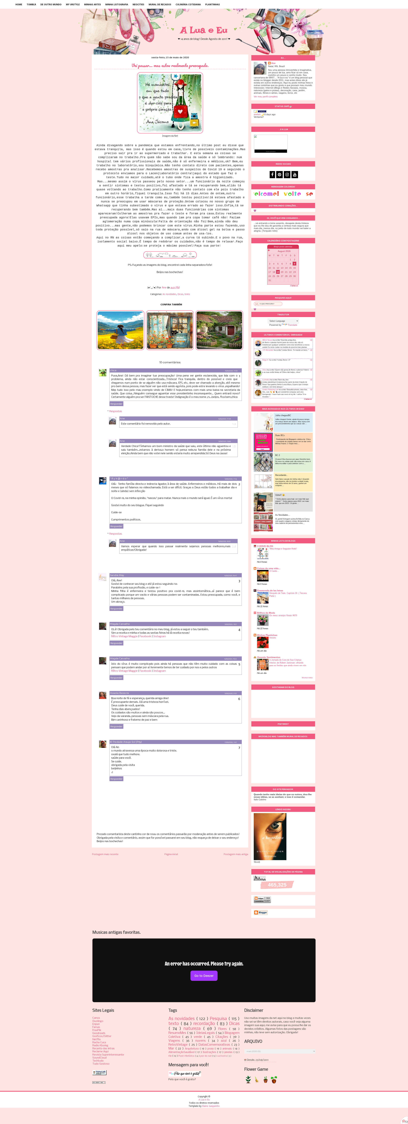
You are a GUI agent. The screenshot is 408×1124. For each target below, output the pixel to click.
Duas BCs (280, 435)
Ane (122, 418)
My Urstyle (73, 4)
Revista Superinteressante (108, 1054)
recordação (205, 1023)
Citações (222, 1037)
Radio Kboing (100, 1045)
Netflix (96, 1039)
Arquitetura (192, 1048)
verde (199, 1037)
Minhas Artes (92, 4)
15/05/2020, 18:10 (224, 541)
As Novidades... (282, 515)
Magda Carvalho (120, 623)
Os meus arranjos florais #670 (283, 615)
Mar (171, 1048)
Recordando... (281, 475)
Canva (96, 1018)
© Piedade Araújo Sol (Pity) (126, 741)
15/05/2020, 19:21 (231, 624)
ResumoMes (177, 1033)
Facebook (145, 636)
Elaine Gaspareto (211, 1105)
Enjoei (96, 1024)
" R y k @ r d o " (119, 478)
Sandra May (117, 575)
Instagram (159, 636)
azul (225, 1040)
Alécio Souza (267, 340)
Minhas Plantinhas (267, 635)
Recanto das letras (103, 1048)
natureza (193, 1028)
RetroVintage (178, 1044)
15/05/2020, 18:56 (224, 441)
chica (113, 370)
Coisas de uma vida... (268, 568)
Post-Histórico (186, 1056)
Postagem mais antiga (236, 854)
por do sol (206, 1056)
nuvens (201, 1040)
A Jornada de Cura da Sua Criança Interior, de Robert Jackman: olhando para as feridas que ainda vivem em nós (287, 663)
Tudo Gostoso (100, 1063)
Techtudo (98, 1060)
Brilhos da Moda (266, 613)
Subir (399, 1118)
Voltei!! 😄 (280, 495)
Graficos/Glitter (101, 1036)
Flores (223, 1029)
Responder (116, 403)
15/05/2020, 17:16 (231, 479)
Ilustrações (210, 1052)
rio (170, 1055)
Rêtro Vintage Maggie (124, 636)
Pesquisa (219, 1019)
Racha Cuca (99, 1042)
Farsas (96, 1027)
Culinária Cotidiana (188, 4)
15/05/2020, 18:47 (230, 576)
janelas (228, 1052)
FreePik (96, 1030)
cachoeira (222, 1056)
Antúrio (272, 638)
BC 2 (277, 455)
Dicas (180, 294)
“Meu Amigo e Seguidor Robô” (283, 549)
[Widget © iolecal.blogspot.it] (308, 399)
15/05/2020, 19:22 (230, 659)
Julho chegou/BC (283, 415)
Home (18, 4)
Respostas (115, 411)
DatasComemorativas (215, 1044)
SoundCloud (99, 1057)
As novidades (169, 294)
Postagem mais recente (105, 854)
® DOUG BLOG (265, 546)
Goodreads (98, 1033)
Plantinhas (212, 4)
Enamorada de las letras (270, 590)
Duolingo (97, 1021)
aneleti (257, 114)
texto (187, 294)
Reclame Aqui (100, 1051)
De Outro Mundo (51, 4)
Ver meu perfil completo (266, 96)
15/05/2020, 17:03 (231, 371)
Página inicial (171, 854)
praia (211, 1048)
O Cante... (274, 571)
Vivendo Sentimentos (268, 657)
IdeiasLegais (206, 1033)
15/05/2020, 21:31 (231, 693)
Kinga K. (265, 360)
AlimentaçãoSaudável (182, 1052)
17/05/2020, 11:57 (231, 742)
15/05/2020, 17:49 (224, 419)
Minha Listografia (116, 4)
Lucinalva (266, 380)
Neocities (138, 4)
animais (227, 1048)
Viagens (175, 1040)
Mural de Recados (160, 4)
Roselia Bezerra (119, 692)
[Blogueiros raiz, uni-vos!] (98, 1082)
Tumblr (31, 4)
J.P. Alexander (267, 350)
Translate (292, 325)
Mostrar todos (307, 678)
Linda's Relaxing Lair (270, 389)
